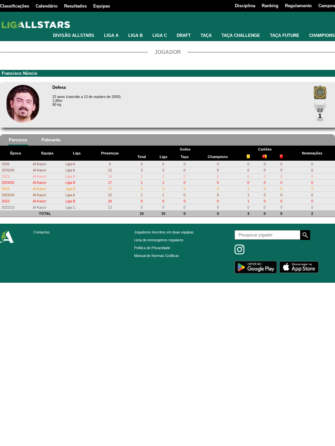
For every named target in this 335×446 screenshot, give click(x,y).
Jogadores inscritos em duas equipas (164, 232)
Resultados (75, 6)
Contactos (41, 232)
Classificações (14, 6)
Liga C (70, 207)
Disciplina (245, 5)
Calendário (47, 6)
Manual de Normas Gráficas (156, 256)
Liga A (70, 164)
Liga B (70, 176)
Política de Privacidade (152, 248)
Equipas (101, 6)
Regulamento (298, 5)
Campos (326, 5)
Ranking (270, 5)
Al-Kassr (39, 164)
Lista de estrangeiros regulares (159, 240)
